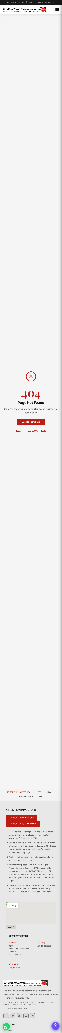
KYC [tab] (39, 792)
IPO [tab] (49, 792)
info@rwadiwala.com (17, 967)
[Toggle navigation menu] (57, 10)
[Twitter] (12, 1015)
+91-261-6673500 (17, 2)
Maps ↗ (11, 927)
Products (20, 431)
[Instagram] (32, 1015)
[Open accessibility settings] (55, 1026)
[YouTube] (26, 1015)
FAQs (43, 431)
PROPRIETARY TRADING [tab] (31, 796)
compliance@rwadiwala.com (44, 2)
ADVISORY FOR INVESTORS (21, 818)
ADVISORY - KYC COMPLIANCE (23, 824)
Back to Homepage (31, 422)
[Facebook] (6, 1015)
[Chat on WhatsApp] (6, 1026)
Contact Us (33, 431)
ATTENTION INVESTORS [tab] (19, 792)
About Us (7, 1030)
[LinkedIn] (19, 1015)
